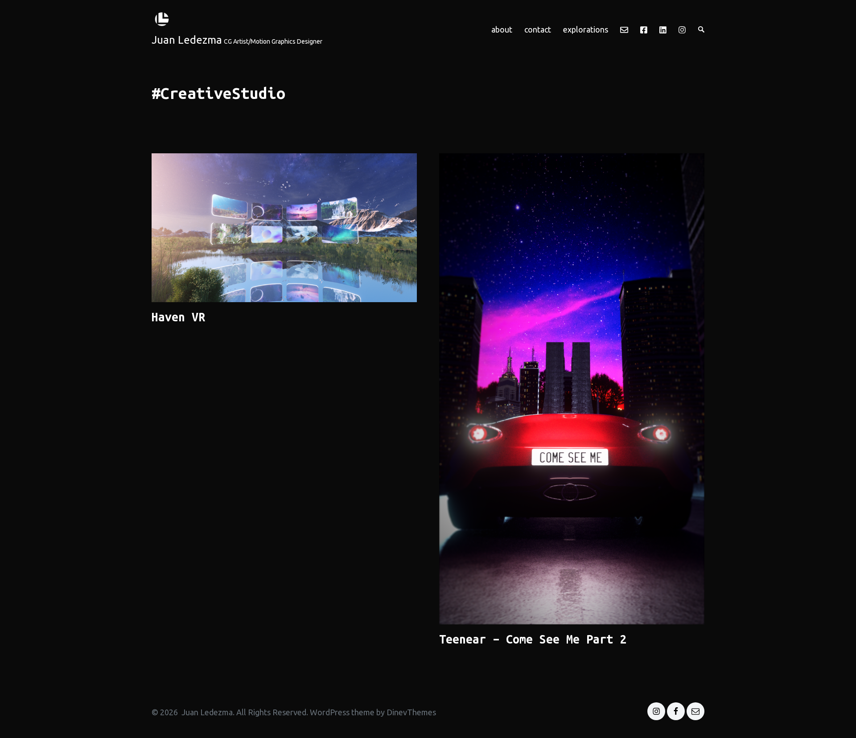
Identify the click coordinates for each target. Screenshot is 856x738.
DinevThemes (410, 712)
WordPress (330, 712)
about (501, 29)
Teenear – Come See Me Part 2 (532, 639)
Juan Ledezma (187, 40)
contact (537, 29)
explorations (585, 29)
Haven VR (178, 317)
